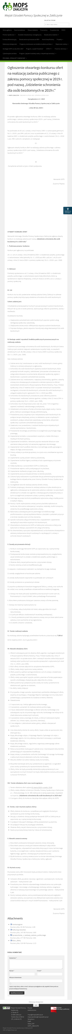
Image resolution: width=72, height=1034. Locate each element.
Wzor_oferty (16, 940)
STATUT (48, 49)
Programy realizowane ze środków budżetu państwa (36, 44)
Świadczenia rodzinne (50, 35)
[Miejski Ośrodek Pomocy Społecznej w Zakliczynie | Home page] (15, 6)
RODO (63, 30)
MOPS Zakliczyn (14, 95)
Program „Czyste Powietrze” (34, 49)
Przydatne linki (54, 30)
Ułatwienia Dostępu (68, 211)
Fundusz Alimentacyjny (9, 39)
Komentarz (13, 958)
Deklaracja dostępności (10, 44)
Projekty (59, 39)
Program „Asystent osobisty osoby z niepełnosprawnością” (37, 53)
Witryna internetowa (15, 977)
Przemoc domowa (60, 49)
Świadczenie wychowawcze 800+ (29, 39)
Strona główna (7, 30)
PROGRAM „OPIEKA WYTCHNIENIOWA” (14, 58)
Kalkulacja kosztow (19, 930)
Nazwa (11, 971)
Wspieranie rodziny (61, 44)
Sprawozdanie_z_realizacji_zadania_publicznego (29, 935)
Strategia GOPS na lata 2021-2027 (13, 49)
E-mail (39, 971)
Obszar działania (33, 30)
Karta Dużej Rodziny (48, 39)
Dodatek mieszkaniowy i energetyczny (29, 35)
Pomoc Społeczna (8, 35)
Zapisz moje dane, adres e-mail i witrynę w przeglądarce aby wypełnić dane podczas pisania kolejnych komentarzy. (33, 988)
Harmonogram (17, 924)
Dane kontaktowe (19, 30)
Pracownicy (43, 30)
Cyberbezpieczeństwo (10, 53)
